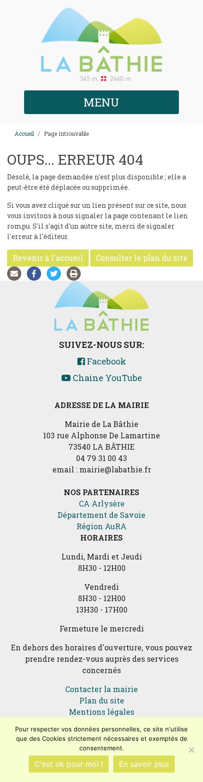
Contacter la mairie (101, 689)
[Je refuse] (191, 750)
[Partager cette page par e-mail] (16, 273)
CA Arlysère (102, 503)
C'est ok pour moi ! (68, 764)
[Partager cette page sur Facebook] (36, 273)
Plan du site (101, 700)
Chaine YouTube (106, 377)
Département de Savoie (101, 515)
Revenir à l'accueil (48, 258)
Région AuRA (101, 526)
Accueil (24, 133)
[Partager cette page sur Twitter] (56, 273)
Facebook (105, 361)
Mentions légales (101, 712)
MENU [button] (101, 102)
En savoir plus (144, 764)
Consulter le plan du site (141, 258)
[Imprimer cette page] (76, 273)
